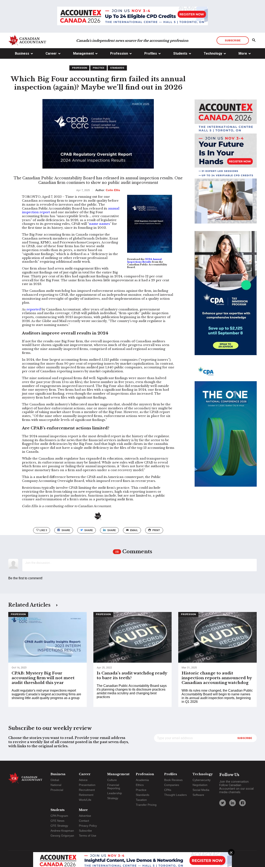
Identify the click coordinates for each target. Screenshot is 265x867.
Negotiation (200, 785)
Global (55, 780)
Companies (171, 785)
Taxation (141, 799)
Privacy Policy (88, 825)
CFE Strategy (59, 825)
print (156, 530)
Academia (142, 780)
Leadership (114, 793)
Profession (119, 53)
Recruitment (87, 790)
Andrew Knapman (62, 830)
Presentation (87, 785)
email (134, 530)
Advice (83, 780)
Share (65, 530)
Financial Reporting (113, 786)
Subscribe (232, 40)
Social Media (201, 790)
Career (51, 53)
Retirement (86, 794)
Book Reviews (173, 780)
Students (180, 53)
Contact (84, 820)
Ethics (140, 785)
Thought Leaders (175, 794)
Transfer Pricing (146, 804)
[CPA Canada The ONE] (226, 428)
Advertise (85, 815)
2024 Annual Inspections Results (144, 260)
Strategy (112, 798)
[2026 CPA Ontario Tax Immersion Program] (226, 297)
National (56, 785)
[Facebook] (242, 803)
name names (99, 224)
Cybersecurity (202, 780)
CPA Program (59, 815)
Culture (112, 780)
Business (22, 53)
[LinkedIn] (232, 803)
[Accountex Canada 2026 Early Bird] (132, 16)
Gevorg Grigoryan (62, 835)
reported (33, 309)
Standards (117, 68)
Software (198, 794)
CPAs (167, 790)
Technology (213, 53)
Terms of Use (87, 835)
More (242, 53)
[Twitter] (222, 803)
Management (83, 53)
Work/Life (85, 799)
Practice (98, 68)
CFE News (57, 820)
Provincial (57, 790)
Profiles (150, 53)
